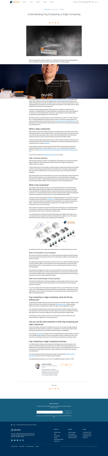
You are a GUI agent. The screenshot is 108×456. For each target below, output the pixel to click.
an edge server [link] (50, 199)
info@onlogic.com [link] (87, 436)
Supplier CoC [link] (57, 441)
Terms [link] (47, 415)
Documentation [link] (71, 434)
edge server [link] (47, 143)
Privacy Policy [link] (22, 446)
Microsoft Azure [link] (72, 121)
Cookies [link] (37, 446)
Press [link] (55, 434)
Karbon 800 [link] (39, 334)
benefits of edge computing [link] (50, 155)
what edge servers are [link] (61, 304)
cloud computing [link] (64, 99)
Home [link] (11, 424)
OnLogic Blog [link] (57, 436)
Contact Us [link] (85, 437)
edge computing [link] (53, 99)
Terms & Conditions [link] (30, 446)
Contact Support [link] (72, 432)
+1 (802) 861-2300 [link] (87, 432)
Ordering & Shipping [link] (72, 436)
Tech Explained (46, 9)
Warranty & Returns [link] (72, 437)
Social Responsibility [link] (58, 439)
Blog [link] (14, 424)
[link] (15, 2)
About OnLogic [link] (57, 432)
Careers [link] (55, 437)
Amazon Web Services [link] (60, 121)
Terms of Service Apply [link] (92, 446)
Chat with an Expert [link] (87, 434)
